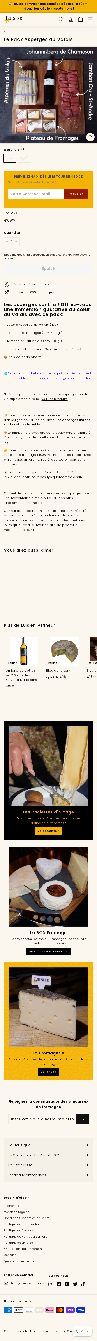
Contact (10, 1255)
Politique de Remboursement (25, 1236)
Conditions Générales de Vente (27, 1218)
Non (24, 158)
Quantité (12, 232)
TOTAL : (10, 212)
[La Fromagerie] (48, 1007)
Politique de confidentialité (23, 1224)
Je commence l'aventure (48, 951)
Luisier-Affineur (38, 625)
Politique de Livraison (19, 1243)
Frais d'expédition (37, 254)
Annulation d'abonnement (23, 1249)
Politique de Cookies (19, 1230)
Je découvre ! (48, 831)
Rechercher (12, 1206)
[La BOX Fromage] (48, 887)
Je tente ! (48, 1071)
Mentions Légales (16, 1212)
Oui (10, 158)
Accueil (9, 31)
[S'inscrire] (82, 1119)
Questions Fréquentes (20, 1261)
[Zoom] (90, 137)
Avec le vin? (14, 149)
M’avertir (76, 194)
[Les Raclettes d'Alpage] (48, 766)
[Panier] (80, 19)
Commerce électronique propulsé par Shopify (41, 1331)
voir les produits (55, 399)
